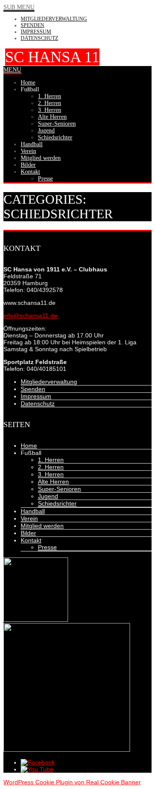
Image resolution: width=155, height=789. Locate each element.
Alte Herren (53, 481)
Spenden (32, 25)
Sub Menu (18, 7)
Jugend (48, 496)
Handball (33, 511)
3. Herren (51, 474)
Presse (47, 547)
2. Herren (51, 467)
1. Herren (51, 459)
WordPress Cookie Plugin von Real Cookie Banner (72, 782)
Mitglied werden (42, 525)
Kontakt (31, 540)
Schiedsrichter (57, 503)
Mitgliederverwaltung (54, 19)
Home (29, 445)
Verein (29, 518)
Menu (12, 69)
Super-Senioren (59, 488)
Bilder (28, 533)
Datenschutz (39, 38)
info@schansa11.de (30, 315)
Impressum (36, 32)
